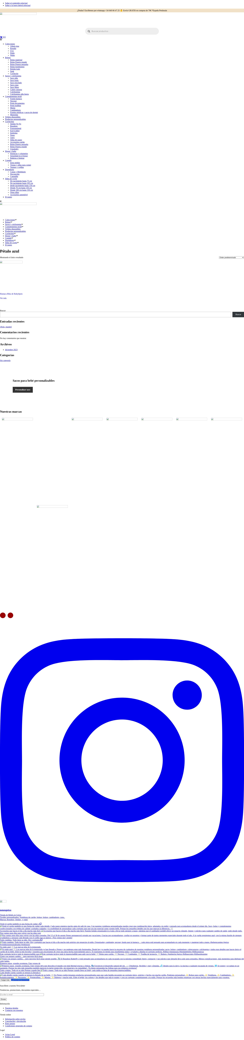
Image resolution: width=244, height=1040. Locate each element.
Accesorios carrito (17, 142)
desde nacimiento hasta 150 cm (22, 185)
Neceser (13, 101)
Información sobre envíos (15, 1019)
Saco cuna (14, 85)
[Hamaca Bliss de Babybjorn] (11, 276)
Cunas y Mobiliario (18, 172)
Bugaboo (14, 126)
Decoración (14, 174)
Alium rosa (14, 46)
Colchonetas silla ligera (19, 94)
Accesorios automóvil (19, 195)
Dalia (12, 53)
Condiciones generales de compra (18, 1026)
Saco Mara (14, 87)
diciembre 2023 (11, 350)
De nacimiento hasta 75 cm (21, 181)
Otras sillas (14, 192)
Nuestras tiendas (11, 1008)
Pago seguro (10, 1023)
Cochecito (14, 73)
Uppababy (14, 149)
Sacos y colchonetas (13, 76)
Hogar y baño (10, 151)
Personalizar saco (22, 390)
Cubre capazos (16, 89)
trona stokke (15, 163)
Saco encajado (16, 83)
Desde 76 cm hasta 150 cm (21, 188)
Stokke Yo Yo (15, 124)
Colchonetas (15, 92)
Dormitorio (9, 169)
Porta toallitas (15, 105)
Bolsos (8, 57)
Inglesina (13, 133)
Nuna (12, 135)
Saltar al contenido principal (16, 3)
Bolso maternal (16, 60)
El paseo (8, 197)
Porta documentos (17, 103)
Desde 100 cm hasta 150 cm (21, 190)
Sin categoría (5, 360)
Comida (8, 160)
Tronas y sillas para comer (20, 165)
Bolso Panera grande (18, 62)
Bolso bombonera (17, 67)
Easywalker (15, 131)
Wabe (12, 55)
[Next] (10, 615)
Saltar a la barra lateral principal (17, 5)
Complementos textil (13, 96)
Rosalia (13, 48)
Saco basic (14, 80)
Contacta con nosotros (14, 1010)
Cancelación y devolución (15, 1021)
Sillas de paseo (16, 140)
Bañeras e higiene (17, 158)
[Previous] (3, 615)
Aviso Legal (10, 1034)
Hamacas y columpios (19, 153)
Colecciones (10, 44)
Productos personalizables (15, 119)
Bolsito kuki (15, 69)
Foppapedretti (15, 128)
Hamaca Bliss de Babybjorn (11, 294)
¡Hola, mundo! (6, 327)
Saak (12, 71)
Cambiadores (15, 110)
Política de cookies (12, 1037)
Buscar (3, 311)
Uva (12, 51)
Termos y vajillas (17, 167)
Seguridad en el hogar (19, 156)
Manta (12, 108)
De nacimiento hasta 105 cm (21, 183)
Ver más (3, 298)
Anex (12, 137)
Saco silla (14, 78)
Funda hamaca (16, 99)
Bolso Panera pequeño (19, 64)
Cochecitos (9, 121)
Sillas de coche (11, 179)
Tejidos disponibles (12, 117)
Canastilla (14, 176)
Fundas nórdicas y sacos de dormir (24, 112)
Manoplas (14, 115)
